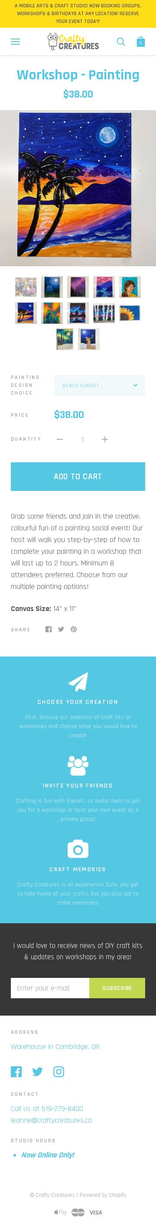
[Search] (121, 41)
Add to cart (78, 476)
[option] (78, 188)
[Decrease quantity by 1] (59, 439)
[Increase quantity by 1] (104, 439)
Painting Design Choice (25, 385)
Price (20, 415)
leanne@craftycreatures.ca (51, 1120)
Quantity (26, 439)
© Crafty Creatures (52, 1195)
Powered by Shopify (103, 1195)
